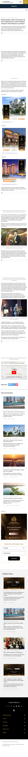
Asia (4, 505)
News (13, 602)
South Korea (5, 477)
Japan (4, 418)
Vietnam (5, 602)
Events (10, 602)
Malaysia (5, 448)
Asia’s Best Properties (11, 505)
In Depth (9, 418)
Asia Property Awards (13, 17)
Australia (5, 658)
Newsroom (6, 729)
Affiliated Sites (7, 715)
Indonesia (5, 689)
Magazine (13, 418)
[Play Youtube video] (14, 372)
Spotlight (5, 725)
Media (4, 732)
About (4, 718)
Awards (5, 722)
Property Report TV (13, 658)
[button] (14, 6)
